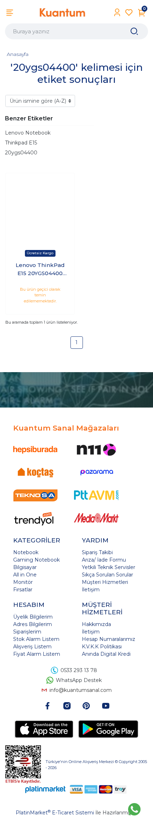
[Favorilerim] (129, 12)
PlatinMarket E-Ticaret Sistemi (55, 812)
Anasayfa (17, 54)
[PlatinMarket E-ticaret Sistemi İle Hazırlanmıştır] (45, 789)
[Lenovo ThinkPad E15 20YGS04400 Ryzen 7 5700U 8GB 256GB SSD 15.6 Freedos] (40, 207)
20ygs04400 (21, 152)
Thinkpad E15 (21, 143)
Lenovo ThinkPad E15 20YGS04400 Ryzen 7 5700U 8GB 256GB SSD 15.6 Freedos (40, 269)
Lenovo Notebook (28, 133)
